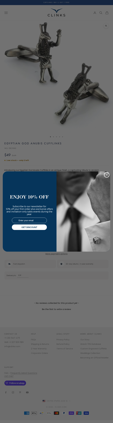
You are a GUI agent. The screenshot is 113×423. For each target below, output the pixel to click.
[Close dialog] (106, 174)
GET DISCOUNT (29, 227)
